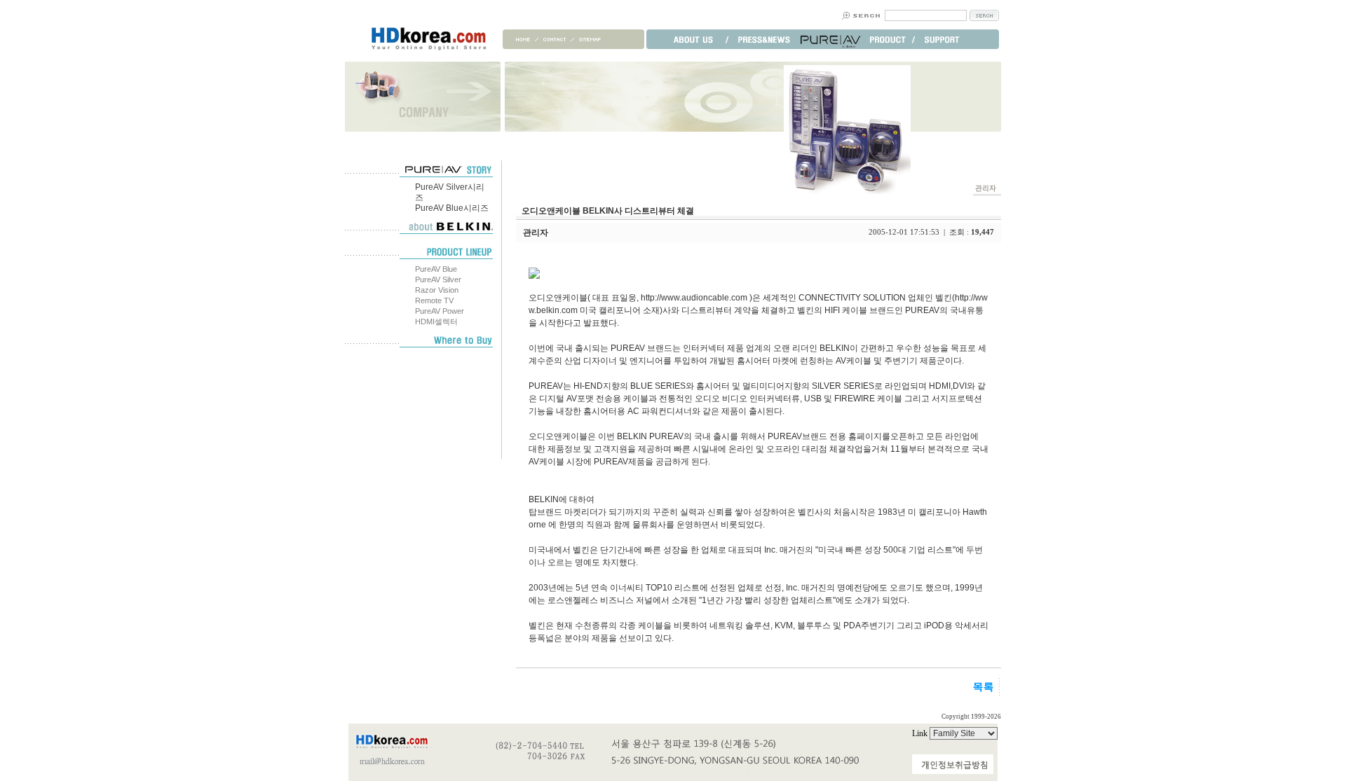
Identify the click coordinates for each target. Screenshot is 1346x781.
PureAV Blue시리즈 (452, 208)
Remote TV (434, 300)
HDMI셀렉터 (436, 321)
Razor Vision (436, 290)
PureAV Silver (438, 279)
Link (921, 733)
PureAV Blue (436, 269)
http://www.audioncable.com (694, 298)
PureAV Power (439, 311)
